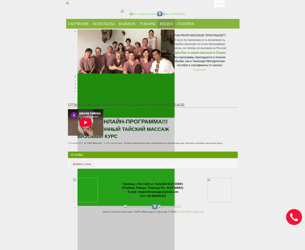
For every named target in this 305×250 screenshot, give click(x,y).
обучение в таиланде (195, 143)
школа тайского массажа (138, 143)
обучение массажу (175, 143)
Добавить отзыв (82, 163)
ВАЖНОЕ (127, 24)
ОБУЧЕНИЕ (78, 24)
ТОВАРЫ (148, 24)
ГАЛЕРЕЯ (185, 24)
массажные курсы (214, 143)
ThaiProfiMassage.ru (190, 211)
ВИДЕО (166, 24)
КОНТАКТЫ (103, 24)
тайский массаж (158, 143)
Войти (219, 3)
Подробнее (199, 69)
